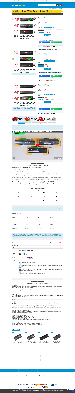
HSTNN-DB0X (13, 217)
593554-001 (39, 216)
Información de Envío (41, 375)
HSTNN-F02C (26, 217)
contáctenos (57, 209)
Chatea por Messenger (45, 42)
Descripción (21, 123)
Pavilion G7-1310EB (40, 229)
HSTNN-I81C (51, 217)
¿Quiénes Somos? (56, 2)
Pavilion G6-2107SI (27, 229)
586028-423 (13, 216)
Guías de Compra (28, 375)
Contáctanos (59, 2)
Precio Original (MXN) (41, 64)
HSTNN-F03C (39, 217)
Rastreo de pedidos (51, 2)
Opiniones (28, 123)
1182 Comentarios (46, 62)
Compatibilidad (36, 123)
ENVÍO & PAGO (44, 123)
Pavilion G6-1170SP (14, 229)
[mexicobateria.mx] (19, 6)
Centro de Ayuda (54, 375)
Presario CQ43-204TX (52, 229)
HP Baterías (52, 8)
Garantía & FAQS (52, 123)
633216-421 (51, 216)
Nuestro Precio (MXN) (41, 32)
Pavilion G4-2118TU (40, 228)
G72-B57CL (51, 224)
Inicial (50, 8)
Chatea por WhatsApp (57, 42)
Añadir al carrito (48, 35)
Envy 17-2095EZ (26, 224)
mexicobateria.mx (25, 389)
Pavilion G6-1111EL (52, 228)
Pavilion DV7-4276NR (14, 228)
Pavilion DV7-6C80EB (27, 228)
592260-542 (26, 216)
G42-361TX (39, 224)
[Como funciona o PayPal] (54, 385)
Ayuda (62, 2)
